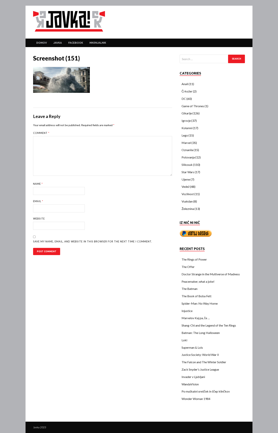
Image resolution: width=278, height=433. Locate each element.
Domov (41, 42)
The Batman (189, 288)
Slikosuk (187, 164)
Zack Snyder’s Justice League (200, 369)
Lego (185, 135)
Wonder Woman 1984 (196, 398)
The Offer (188, 266)
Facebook (75, 42)
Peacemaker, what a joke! (198, 281)
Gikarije (187, 113)
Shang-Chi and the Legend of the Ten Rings (209, 325)
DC (184, 98)
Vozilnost (188, 194)
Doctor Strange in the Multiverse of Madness (211, 274)
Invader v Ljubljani (193, 377)
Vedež (185, 186)
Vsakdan (187, 201)
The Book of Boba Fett (196, 296)
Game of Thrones (193, 106)
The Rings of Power (194, 259)
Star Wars (188, 172)
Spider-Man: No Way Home (200, 303)
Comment (41, 132)
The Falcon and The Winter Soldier (204, 362)
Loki (184, 340)
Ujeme (186, 179)
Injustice (187, 311)
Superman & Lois (192, 347)
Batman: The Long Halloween (201, 332)
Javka (57, 42)
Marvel (186, 142)
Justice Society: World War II (200, 354)
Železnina (188, 208)
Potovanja (188, 157)
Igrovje (186, 120)
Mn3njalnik (97, 42)
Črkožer (187, 91)
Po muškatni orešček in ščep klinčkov (206, 391)
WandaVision (190, 384)
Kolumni (187, 128)
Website (39, 218)
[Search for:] (212, 59)
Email (38, 201)
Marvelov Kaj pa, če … (196, 318)
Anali (185, 84)
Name (38, 183)
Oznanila (187, 150)
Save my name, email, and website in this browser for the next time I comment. (92, 241)
